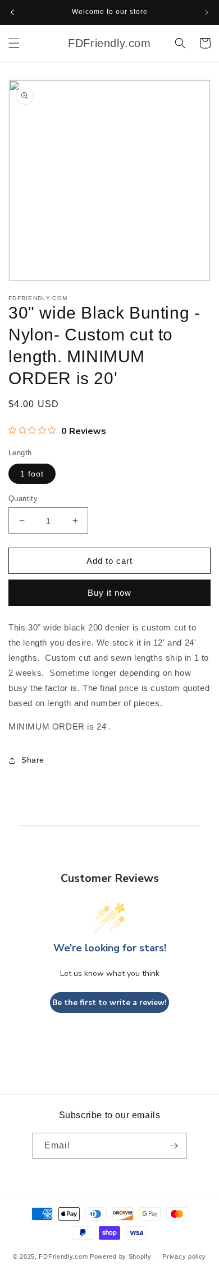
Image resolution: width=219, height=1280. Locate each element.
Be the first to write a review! (109, 1002)
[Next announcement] (206, 12)
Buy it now (109, 592)
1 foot (32, 473)
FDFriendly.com (63, 1256)
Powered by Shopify (121, 1256)
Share (32, 759)
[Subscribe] (173, 1146)
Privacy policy (184, 1256)
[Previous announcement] (12, 12)
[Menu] (14, 43)
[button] (180, 43)
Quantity (23, 498)
